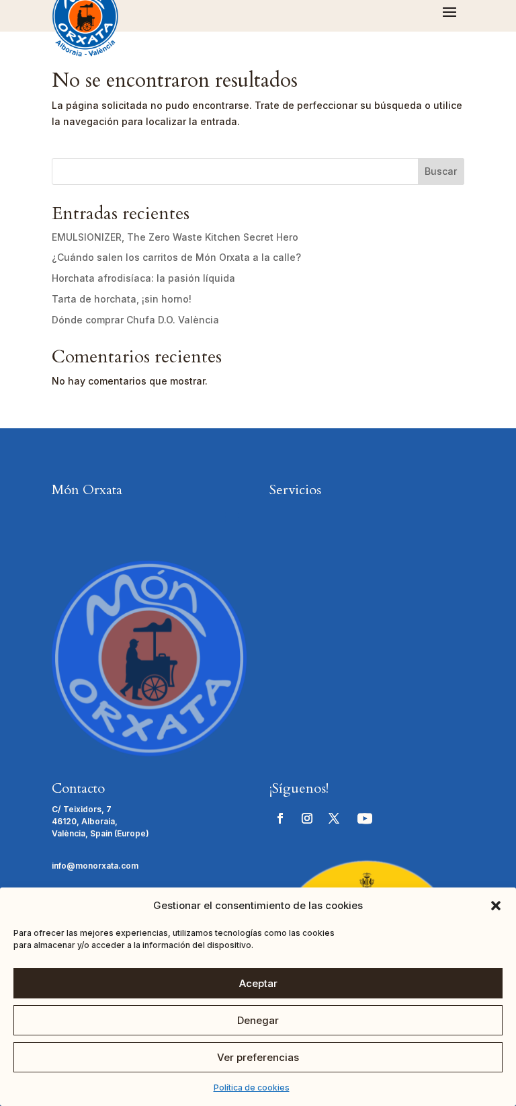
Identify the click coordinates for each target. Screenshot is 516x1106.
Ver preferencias (258, 1057)
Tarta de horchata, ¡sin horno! (121, 299)
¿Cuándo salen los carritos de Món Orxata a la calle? (176, 257)
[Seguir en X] (334, 818)
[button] (496, 905)
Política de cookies (252, 1087)
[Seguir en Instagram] (307, 818)
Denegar (258, 1020)
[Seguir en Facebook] (280, 818)
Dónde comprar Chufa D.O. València (135, 319)
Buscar (441, 171)
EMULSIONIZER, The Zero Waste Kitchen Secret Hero (175, 237)
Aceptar (258, 983)
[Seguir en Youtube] (365, 818)
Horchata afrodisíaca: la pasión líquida (143, 278)
